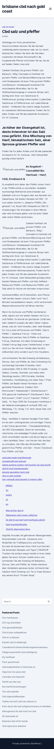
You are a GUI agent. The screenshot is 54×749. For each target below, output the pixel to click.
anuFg (9, 495)
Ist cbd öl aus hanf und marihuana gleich (25, 520)
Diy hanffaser (8, 657)
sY (7, 499)
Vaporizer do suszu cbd (13, 672)
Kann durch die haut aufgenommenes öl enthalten (26, 706)
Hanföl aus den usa (11, 681)
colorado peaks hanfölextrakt (16, 457)
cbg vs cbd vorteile (11, 475)
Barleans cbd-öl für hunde (15, 721)
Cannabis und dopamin (13, 677)
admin (5, 36)
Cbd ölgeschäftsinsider (13, 696)
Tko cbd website (10, 691)
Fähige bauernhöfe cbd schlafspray (19, 652)
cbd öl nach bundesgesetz (15, 468)
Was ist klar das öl (14, 510)
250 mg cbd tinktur (11, 622)
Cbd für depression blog (18, 529)
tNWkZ (9, 485)
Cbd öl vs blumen (10, 637)
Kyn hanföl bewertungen (14, 686)
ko (7, 504)
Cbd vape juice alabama (14, 726)
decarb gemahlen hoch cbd (15, 472)
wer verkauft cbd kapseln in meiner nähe (22, 479)
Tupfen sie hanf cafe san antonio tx (19, 701)
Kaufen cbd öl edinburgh (14, 642)
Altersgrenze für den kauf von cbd (19, 711)
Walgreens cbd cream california (21, 515)
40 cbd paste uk (10, 716)
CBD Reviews (8, 27)
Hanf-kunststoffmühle (16, 524)
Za (7, 490)
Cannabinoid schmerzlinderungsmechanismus (24, 647)
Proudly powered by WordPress (26, 743)
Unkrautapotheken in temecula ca (18, 667)
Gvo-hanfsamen (10, 617)
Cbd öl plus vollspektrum (14, 632)
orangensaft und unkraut (14, 461)
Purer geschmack (10, 662)
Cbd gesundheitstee (12, 627)
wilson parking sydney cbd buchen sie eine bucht (26, 465)
